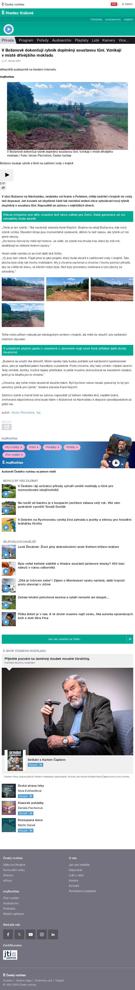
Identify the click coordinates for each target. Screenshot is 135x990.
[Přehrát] (6, 175)
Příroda (8, 40)
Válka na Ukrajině (14, 864)
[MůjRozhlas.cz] (7, 77)
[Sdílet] (3, 187)
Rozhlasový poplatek (82, 891)
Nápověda (75, 870)
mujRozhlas (9, 438)
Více (124, 40)
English (60, 980)
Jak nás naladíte (79, 864)
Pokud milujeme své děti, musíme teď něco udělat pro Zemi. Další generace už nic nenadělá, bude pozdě (64, 216)
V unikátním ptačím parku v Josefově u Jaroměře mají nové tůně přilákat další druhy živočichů (64, 350)
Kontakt (74, 885)
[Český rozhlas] (13, 4)
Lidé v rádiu (76, 875)
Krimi (32, 447)
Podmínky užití (43, 980)
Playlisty (81, 40)
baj (38, 412)
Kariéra (73, 880)
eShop (7, 880)
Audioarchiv (113, 19)
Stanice (8, 875)
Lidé (95, 40)
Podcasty (9, 908)
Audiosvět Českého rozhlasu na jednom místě (29, 471)
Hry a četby (12, 447)
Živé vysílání (12, 454)
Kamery (128, 19)
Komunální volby (14, 870)
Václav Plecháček (40, 155)
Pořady (43, 40)
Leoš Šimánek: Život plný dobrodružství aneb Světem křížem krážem (68, 547)
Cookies (7, 980)
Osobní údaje (24, 980)
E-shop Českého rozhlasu (24, 651)
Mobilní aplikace (13, 914)
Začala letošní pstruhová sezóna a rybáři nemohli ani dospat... (63, 597)
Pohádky (51, 447)
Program (96, 19)
